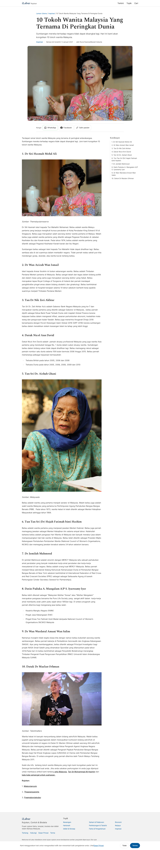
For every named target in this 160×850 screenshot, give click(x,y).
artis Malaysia (60, 772)
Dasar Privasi (43, 833)
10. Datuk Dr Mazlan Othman (123, 178)
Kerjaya (118, 825)
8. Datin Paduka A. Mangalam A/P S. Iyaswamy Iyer (125, 168)
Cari (136, 3)
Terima (135, 845)
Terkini (120, 3)
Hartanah (66, 825)
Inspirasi (51, 13)
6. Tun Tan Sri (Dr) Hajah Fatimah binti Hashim (124, 159)
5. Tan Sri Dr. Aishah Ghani (122, 155)
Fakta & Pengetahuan (97, 829)
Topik (129, 3)
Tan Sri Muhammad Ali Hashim (81, 772)
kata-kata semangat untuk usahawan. (38, 775)
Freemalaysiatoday (32, 797)
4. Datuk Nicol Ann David (121, 152)
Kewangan (67, 822)
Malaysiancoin (30, 786)
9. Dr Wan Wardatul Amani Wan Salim (124, 174)
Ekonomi (118, 822)
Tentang (25, 833)
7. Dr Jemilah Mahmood (121, 164)
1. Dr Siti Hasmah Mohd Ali (122, 142)
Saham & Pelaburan (96, 822)
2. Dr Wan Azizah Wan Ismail (123, 145)
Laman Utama (41, 13)
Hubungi (33, 833)
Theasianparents (31, 792)
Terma (52, 833)
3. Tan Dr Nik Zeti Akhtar (121, 148)
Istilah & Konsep (69, 829)
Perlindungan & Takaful (98, 825)
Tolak (124, 845)
